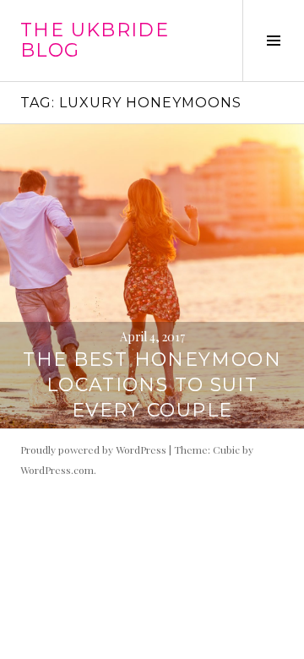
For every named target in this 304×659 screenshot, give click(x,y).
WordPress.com (57, 470)
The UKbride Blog (94, 40)
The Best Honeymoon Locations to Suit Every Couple (152, 385)
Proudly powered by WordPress (93, 449)
